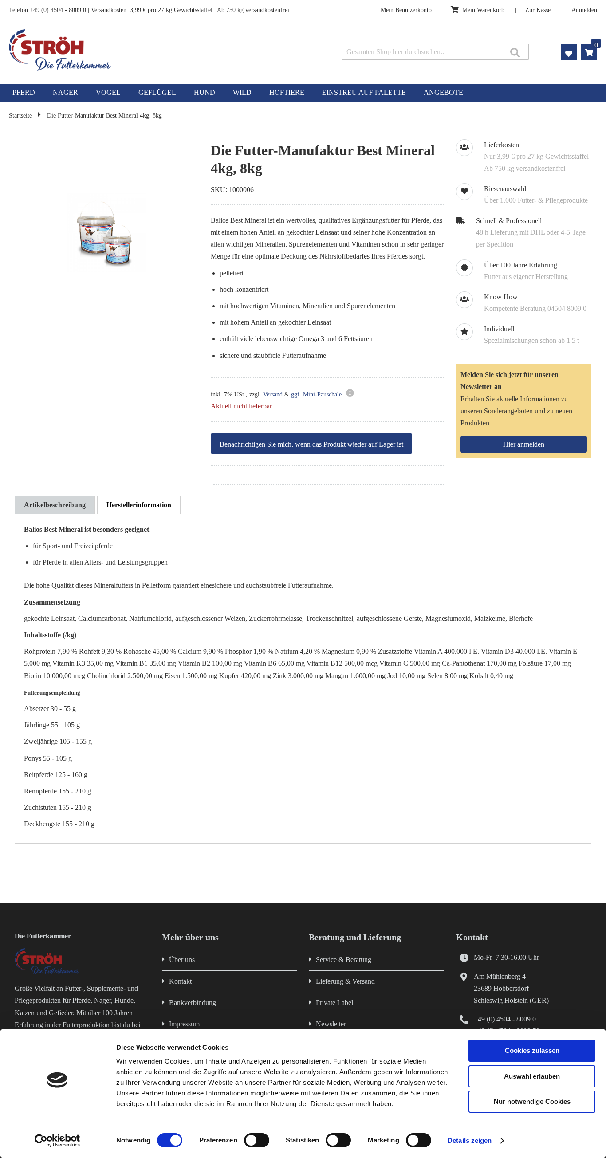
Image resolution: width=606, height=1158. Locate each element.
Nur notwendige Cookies (532, 1101)
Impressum (184, 1024)
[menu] (303, 93)
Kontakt (180, 981)
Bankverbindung (192, 1002)
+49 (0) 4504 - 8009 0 (505, 1019)
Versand (273, 394)
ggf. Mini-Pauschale (316, 394)
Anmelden (584, 10)
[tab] (55, 505)
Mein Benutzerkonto (406, 10)
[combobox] (435, 52)
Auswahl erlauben (532, 1076)
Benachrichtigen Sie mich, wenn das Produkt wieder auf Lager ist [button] (311, 444)
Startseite (20, 115)
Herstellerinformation (138, 505)
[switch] (256, 1141)
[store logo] (125, 50)
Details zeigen (470, 1140)
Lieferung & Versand (345, 981)
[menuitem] (24, 93)
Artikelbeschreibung (55, 505)
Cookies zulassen (532, 1050)
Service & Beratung (343, 959)
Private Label (334, 1002)
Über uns (182, 959)
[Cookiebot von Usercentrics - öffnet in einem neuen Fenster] (57, 1140)
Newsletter (331, 1024)
